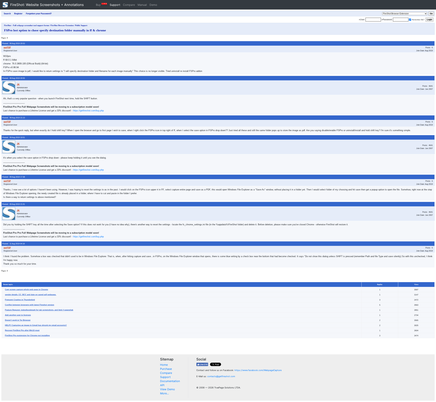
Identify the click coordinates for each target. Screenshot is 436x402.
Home (164, 364)
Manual (142, 4)
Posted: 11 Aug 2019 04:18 (13, 244)
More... (164, 393)
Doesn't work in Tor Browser (17, 320)
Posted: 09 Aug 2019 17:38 (13, 177)
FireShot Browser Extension (62, 25)
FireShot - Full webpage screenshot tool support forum (26, 25)
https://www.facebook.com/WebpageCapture (258, 370)
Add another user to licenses (18, 315)
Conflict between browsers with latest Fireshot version (29, 305)
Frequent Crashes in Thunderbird (20, 300)
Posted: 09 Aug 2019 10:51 (13, 137)
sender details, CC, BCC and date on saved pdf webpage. (30, 295)
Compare (129, 4)
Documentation (170, 381)
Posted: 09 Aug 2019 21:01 (13, 204)
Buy (101, 4)
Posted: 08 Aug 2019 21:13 (13, 118)
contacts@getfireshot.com (221, 376)
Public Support (81, 25)
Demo (153, 4)
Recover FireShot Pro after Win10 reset (22, 330)
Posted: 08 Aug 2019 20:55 (13, 78)
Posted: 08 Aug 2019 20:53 (13, 43)
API (162, 385)
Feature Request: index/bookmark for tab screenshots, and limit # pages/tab (39, 310)
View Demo (167, 389)
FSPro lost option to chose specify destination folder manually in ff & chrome (55, 30)
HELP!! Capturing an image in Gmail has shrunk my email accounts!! (36, 325)
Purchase (166, 369)
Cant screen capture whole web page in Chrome (26, 289)
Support (115, 4)
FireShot (46, 5)
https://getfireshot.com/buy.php (88, 110)
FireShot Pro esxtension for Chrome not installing (27, 335)
